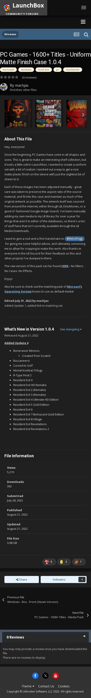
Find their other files (23, 90)
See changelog (70, 329)
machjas (21, 85)
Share (22, 579)
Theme (26, 686)
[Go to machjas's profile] (4, 87)
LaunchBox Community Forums (43, 21)
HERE (64, 266)
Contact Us (46, 686)
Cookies (64, 686)
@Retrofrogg (74, 238)
